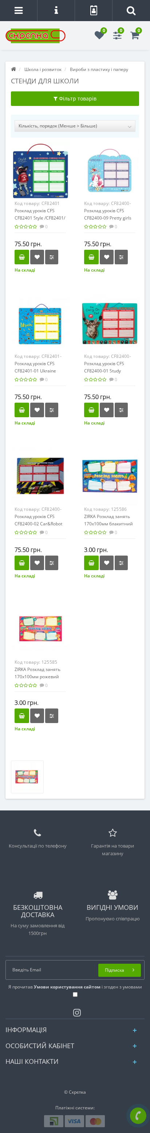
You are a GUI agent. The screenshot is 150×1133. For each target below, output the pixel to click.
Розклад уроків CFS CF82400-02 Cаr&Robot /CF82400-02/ (38, 523)
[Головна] (13, 69)
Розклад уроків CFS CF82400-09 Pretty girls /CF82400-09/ (107, 218)
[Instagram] (75, 1011)
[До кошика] (22, 257)
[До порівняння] (51, 257)
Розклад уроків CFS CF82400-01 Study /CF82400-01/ (104, 370)
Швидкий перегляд (40, 174)
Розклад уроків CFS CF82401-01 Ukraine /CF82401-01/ (35, 370)
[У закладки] (37, 257)
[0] (99, 37)
